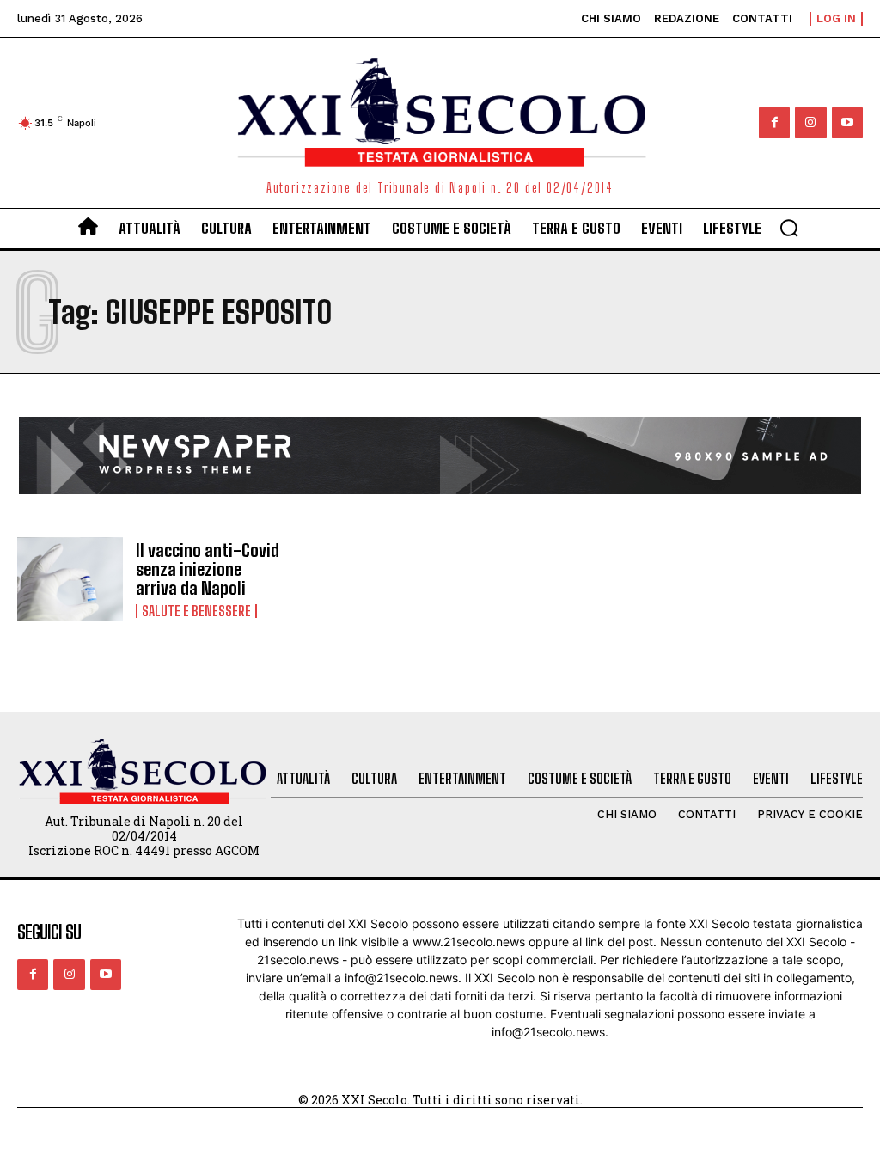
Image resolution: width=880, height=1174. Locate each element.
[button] (789, 227)
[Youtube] (847, 122)
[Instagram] (810, 122)
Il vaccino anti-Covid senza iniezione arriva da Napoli (207, 569)
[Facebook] (774, 122)
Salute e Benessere (196, 611)
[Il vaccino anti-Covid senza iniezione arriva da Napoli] (70, 579)
